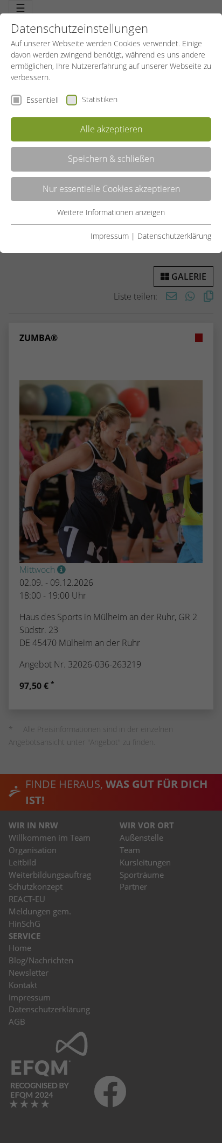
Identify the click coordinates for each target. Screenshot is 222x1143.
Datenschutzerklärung (174, 236)
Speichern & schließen (111, 159)
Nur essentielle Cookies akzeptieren (111, 189)
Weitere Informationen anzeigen (111, 212)
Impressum (110, 236)
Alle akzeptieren (111, 129)
